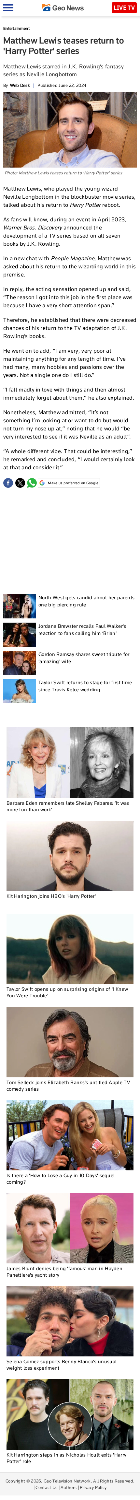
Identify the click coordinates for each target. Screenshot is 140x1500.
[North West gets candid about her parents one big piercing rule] (19, 606)
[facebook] (8, 483)
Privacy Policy (93, 1487)
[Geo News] (63, 7)
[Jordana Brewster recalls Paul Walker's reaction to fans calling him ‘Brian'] (19, 635)
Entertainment (16, 28)
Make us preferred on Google (73, 483)
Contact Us (46, 1487)
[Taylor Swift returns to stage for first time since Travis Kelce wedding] (19, 691)
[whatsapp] (32, 483)
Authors (69, 1487)
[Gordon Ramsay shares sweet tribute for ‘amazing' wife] (19, 663)
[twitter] (20, 483)
